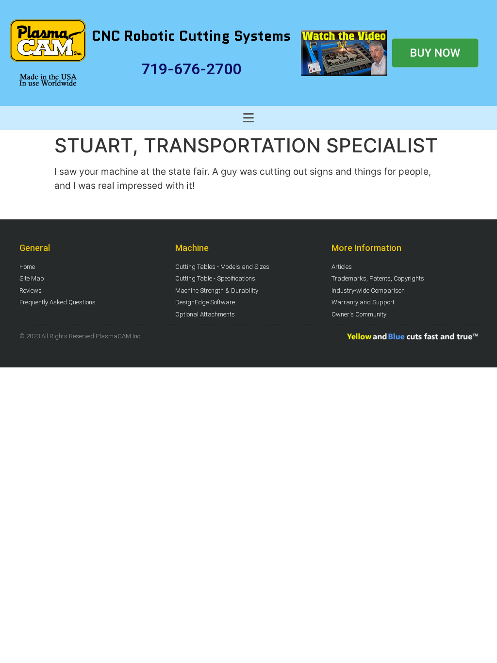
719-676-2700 (191, 69)
